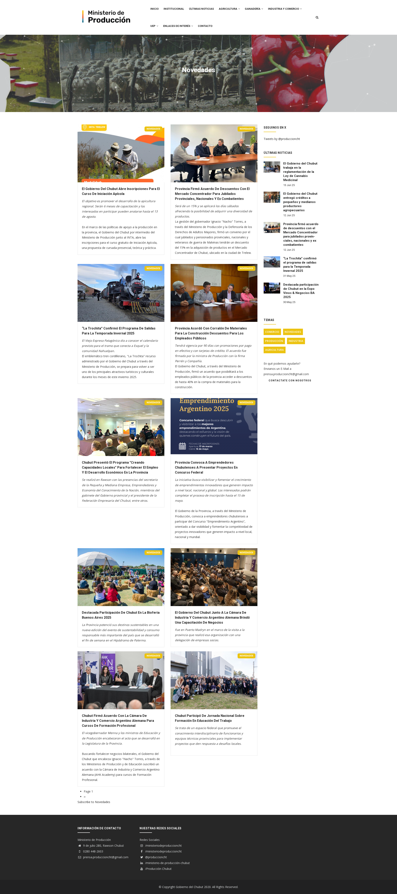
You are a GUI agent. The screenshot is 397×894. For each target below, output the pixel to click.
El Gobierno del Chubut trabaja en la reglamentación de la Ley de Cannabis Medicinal (300, 172)
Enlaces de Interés (177, 25)
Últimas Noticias (201, 8)
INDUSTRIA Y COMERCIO (284, 8)
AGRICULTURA (228, 8)
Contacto (205, 25)
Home (198, 77)
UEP (153, 25)
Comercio (272, 332)
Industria (296, 341)
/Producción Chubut (158, 869)
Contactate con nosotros (290, 380)
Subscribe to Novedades (94, 802)
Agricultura (274, 350)
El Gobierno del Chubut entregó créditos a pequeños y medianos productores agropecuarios (300, 202)
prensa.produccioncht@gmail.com (105, 857)
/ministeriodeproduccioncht (163, 845)
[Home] (105, 8)
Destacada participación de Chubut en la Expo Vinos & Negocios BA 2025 (301, 291)
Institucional (174, 8)
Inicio (154, 8)
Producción (274, 341)
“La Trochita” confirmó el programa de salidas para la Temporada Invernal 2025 (300, 265)
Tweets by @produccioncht (282, 139)
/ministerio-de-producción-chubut (167, 863)
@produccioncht (155, 857)
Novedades (153, 129)
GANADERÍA (253, 8)
